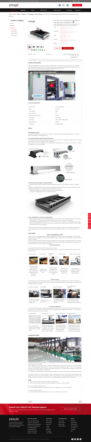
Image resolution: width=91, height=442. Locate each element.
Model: (29, 54)
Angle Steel (48, 429)
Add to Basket (68, 48)
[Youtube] (80, 439)
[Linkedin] (75, 439)
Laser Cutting (13, 29)
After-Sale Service (74, 426)
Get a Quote (77, 5)
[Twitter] (78, 439)
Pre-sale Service (74, 424)
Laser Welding (14, 31)
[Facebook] (72, 439)
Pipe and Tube (49, 422)
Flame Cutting (14, 35)
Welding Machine (61, 426)
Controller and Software (32, 431)
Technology (12, 27)
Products (12, 23)
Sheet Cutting (49, 420)
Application (12, 25)
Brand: (47, 54)
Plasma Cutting (14, 33)
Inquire (57, 48)
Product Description (33, 60)
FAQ (72, 431)
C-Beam (47, 427)
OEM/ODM (73, 420)
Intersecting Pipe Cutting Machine (34, 424)
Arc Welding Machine (32, 429)
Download (73, 429)
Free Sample (73, 427)
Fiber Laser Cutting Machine (33, 420)
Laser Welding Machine (32, 427)
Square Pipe (48, 424)
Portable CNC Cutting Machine (34, 426)
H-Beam (47, 426)
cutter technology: (66, 54)
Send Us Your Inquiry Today (70, 409)
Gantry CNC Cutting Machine (33, 422)
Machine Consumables (32, 432)
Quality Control (74, 422)
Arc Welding (48, 431)
